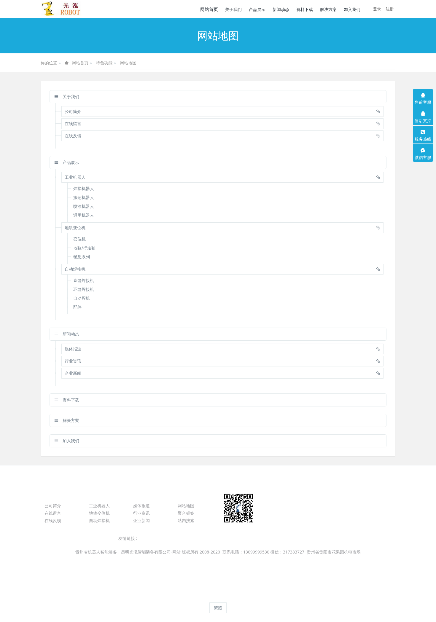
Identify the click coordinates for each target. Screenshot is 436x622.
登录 (377, 9)
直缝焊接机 (83, 280)
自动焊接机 (99, 520)
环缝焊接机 (83, 289)
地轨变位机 (99, 513)
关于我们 (70, 96)
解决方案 (70, 420)
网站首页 (209, 9)
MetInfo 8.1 (207, 597)
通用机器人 (83, 215)
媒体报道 (141, 505)
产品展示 (70, 162)
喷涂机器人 (83, 206)
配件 (77, 307)
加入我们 (70, 441)
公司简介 (52, 505)
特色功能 (104, 63)
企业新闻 (141, 520)
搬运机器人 (83, 197)
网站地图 (128, 63)
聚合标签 (186, 513)
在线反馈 (52, 520)
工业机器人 (99, 505)
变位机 (79, 239)
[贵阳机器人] (63, 9)
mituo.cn (256, 597)
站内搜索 (186, 520)
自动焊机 (81, 298)
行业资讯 (141, 513)
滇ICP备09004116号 (217, 559)
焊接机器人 (83, 188)
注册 (390, 9)
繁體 (218, 607)
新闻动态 (70, 334)
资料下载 (70, 400)
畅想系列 (81, 256)
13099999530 (333, 508)
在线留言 (52, 513)
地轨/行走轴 (84, 248)
